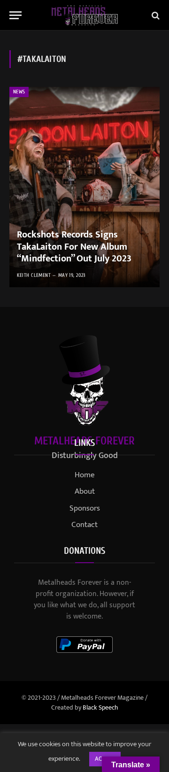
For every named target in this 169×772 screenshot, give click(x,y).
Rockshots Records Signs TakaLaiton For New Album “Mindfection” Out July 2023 (74, 247)
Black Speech (100, 707)
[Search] (155, 15)
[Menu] (15, 15)
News (19, 92)
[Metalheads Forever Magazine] (84, 15)
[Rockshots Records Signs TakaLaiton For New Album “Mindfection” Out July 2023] (84, 187)
